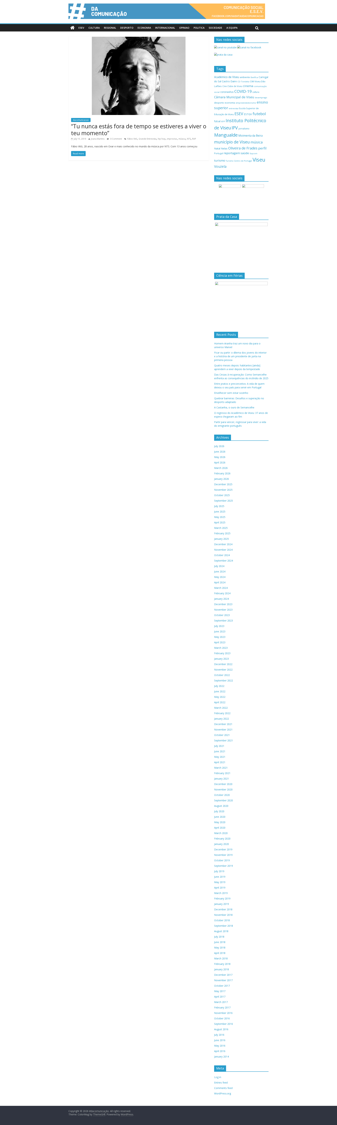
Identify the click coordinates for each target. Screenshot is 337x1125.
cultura (255, 92)
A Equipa (231, 27)
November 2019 (223, 855)
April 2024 (219, 582)
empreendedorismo (246, 102)
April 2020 (219, 827)
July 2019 (219, 871)
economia (230, 102)
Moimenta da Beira (250, 135)
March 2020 (221, 833)
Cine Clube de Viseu (232, 86)
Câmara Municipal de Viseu (234, 97)
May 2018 (219, 947)
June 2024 (219, 571)
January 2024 (221, 598)
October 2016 (222, 1018)
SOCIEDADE (215, 27)
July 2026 (219, 446)
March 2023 (221, 647)
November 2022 (223, 669)
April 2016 (219, 1051)
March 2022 (221, 707)
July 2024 (219, 566)
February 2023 (222, 653)
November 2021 (223, 729)
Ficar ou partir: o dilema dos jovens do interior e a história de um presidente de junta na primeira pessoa (240, 356)
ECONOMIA (144, 27)
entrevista (233, 108)
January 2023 (221, 658)
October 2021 (222, 735)
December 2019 (223, 849)
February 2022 (222, 713)
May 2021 (219, 756)
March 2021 (221, 767)
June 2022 (219, 691)
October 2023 (222, 615)
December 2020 (223, 784)
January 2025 (221, 538)
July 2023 (219, 626)
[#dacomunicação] (72, 27)
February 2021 (222, 773)
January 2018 (221, 969)
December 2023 (223, 604)
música (182, 138)
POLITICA (199, 27)
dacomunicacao (81, 119)
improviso (172, 138)
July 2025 (219, 506)
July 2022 (219, 686)
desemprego (261, 97)
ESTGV (248, 114)
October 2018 (222, 920)
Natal (217, 148)
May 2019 (219, 882)
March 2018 (221, 958)
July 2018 (219, 936)
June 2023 (219, 631)
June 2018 (219, 942)
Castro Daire (229, 81)
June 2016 (219, 1040)
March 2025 (221, 528)
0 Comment (116, 138)
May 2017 (219, 991)
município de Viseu (232, 142)
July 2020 (219, 811)
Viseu (259, 159)
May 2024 (219, 577)
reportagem (232, 153)
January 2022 (221, 718)
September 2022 (223, 680)
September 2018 (223, 925)
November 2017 (223, 980)
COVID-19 (243, 91)
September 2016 (223, 1023)
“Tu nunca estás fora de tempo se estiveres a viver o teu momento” (138, 129)
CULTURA (94, 27)
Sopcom (253, 153)
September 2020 (223, 800)
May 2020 (219, 822)
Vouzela (220, 166)
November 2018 (223, 914)
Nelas (224, 148)
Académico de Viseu (226, 77)
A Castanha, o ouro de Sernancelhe (234, 407)
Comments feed (223, 1088)
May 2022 (219, 696)
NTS (189, 138)
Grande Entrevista (147, 138)
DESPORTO (126, 27)
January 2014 (221, 1056)
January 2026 (221, 478)
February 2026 (222, 473)
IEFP (223, 121)
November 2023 (223, 609)
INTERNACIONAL (165, 27)
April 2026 (219, 462)
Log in (217, 1077)
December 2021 (223, 724)
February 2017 (222, 1007)
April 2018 (219, 953)
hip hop (162, 138)
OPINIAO (184, 27)
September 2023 (223, 620)
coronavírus (227, 92)
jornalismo (244, 128)
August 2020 (221, 805)
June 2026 (219, 451)
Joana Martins (97, 138)
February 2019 (222, 898)
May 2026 (219, 457)
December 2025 (223, 484)
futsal (217, 121)
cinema (248, 86)
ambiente (245, 77)
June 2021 (219, 751)
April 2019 (219, 887)
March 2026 (221, 468)
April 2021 (219, 762)
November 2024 (223, 549)
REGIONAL (110, 27)
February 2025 (222, 533)
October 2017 (222, 985)
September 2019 (223, 865)
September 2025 (223, 500)
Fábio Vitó (132, 138)
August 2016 (221, 1029)
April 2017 (219, 996)
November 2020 (223, 789)
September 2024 (223, 560)
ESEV (81, 27)
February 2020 (222, 838)
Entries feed (221, 1082)
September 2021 (223, 740)
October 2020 (222, 795)
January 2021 (221, 778)
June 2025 (219, 511)
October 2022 (222, 675)
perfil (262, 148)
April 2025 (219, 522)
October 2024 (222, 555)
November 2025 (223, 489)
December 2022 (223, 664)
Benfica (254, 77)
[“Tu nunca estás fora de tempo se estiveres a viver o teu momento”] (138, 39)
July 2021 (219, 746)
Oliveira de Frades (242, 148)
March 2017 (221, 1002)
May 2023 (219, 637)
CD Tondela (243, 81)
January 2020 (221, 844)
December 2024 (223, 544)
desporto (219, 102)
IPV (235, 128)
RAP (194, 138)
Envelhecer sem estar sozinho (231, 393)
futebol (259, 113)
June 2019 (219, 876)
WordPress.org (222, 1093)
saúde (245, 153)
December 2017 (223, 974)
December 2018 (223, 909)
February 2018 (222, 964)
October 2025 (222, 495)
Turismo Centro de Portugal (239, 160)
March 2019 (221, 893)
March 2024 (221, 587)
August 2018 (221, 931)
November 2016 (223, 1013)
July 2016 (219, 1034)
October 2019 (222, 860)
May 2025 (219, 517)
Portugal (218, 153)
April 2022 (219, 702)
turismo (219, 160)
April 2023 (219, 642)
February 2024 (222, 593)
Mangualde (226, 135)
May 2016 (219, 1045)
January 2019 (221, 904)
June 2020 (219, 816)
